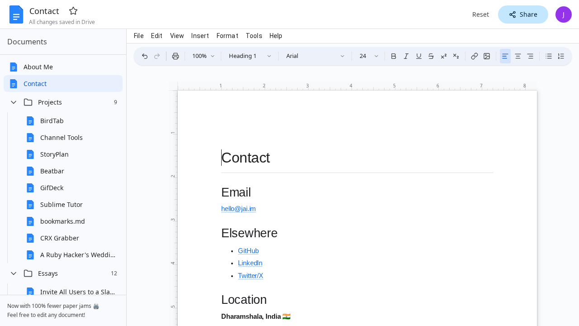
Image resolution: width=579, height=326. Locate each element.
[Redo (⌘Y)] (157, 56)
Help (276, 35)
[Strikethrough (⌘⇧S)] (431, 56)
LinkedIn (250, 263)
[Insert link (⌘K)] (474, 56)
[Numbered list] (560, 56)
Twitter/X (250, 275)
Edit (157, 35)
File (139, 35)
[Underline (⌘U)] (418, 56)
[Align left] (505, 56)
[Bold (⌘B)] (393, 56)
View (177, 35)
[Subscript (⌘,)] (456, 56)
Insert (200, 35)
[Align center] (518, 56)
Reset (480, 14)
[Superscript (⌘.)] (443, 56)
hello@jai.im (238, 208)
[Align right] (530, 56)
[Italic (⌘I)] (406, 56)
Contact (44, 10)
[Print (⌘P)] (175, 56)
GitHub (248, 250)
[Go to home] (16, 14)
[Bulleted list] (548, 56)
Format (227, 35)
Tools (254, 35)
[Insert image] (487, 56)
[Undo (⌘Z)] (144, 56)
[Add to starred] (73, 11)
